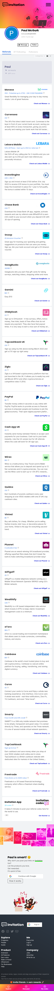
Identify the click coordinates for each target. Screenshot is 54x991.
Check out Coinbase (40, 673)
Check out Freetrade (40, 791)
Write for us (30, 957)
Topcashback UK (15, 341)
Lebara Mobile (13, 144)
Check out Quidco (41, 503)
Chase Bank (12, 204)
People (3, 942)
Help (2, 966)
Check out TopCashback (39, 763)
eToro (8, 626)
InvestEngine (12, 174)
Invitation (38, 860)
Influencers (5, 962)
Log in (28, 942)
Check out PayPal (41, 416)
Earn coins (5, 957)
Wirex (8, 456)
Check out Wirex (41, 476)
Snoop (8, 234)
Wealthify (10, 599)
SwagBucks (11, 264)
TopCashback (13, 744)
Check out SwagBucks (39, 278)
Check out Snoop (41, 254)
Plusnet (9, 544)
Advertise (29, 955)
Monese (9, 89)
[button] (26, 876)
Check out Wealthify (40, 616)
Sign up (29, 945)
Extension (4, 953)
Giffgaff (9, 571)
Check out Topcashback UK (37, 356)
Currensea (11, 114)
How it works (15, 881)
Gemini (9, 289)
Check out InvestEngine (39, 194)
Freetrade (11, 774)
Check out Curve (41, 703)
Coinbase (10, 654)
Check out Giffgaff (41, 588)
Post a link (30, 940)
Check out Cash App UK (39, 446)
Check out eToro (42, 643)
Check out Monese (41, 103)
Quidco (9, 486)
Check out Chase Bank (39, 224)
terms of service (35, 979)
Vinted (9, 514)
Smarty (9, 714)
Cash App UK (12, 426)
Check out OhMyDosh (40, 331)
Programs (4, 940)
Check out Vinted (41, 533)
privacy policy (22, 979)
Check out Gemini (41, 301)
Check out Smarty (41, 733)
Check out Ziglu (42, 386)
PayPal (9, 396)
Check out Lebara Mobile (38, 163)
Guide (3, 945)
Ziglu (7, 366)
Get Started (43, 816)
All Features (5, 955)
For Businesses (6, 964)
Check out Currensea (40, 133)
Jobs (28, 953)
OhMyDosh (11, 311)
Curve (8, 684)
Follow (34, 45)
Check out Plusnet (41, 561)
